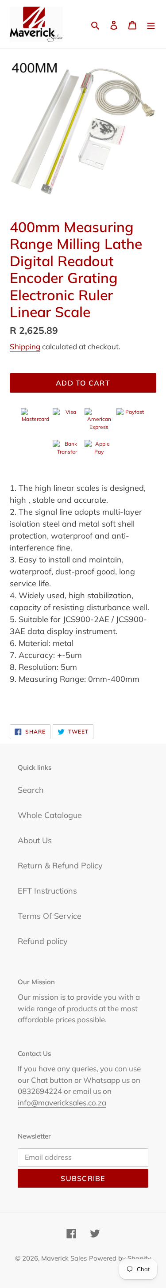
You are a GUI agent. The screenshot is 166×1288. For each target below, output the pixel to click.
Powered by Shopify (120, 1258)
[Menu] (151, 24)
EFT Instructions (47, 891)
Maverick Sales (64, 1258)
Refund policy (43, 941)
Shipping (25, 346)
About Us (35, 840)
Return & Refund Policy (60, 865)
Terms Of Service (49, 916)
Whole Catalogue (50, 815)
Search (31, 790)
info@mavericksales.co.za (62, 1102)
